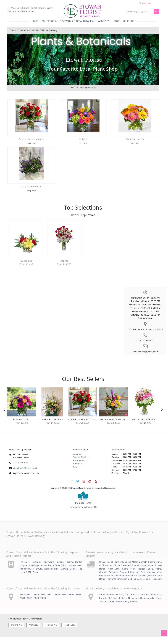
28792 (36, 598)
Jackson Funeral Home (149, 569)
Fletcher (123, 598)
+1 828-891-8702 (26, 11)
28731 (43, 595)
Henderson (133, 598)
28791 (29, 598)
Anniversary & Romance (31, 138)
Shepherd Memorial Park (132, 572)
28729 (37, 595)
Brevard (119, 595)
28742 (64, 595)
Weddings (103, 21)
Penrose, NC (51, 625)
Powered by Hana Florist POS (83, 507)
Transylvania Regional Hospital (57, 562)
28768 (22, 598)
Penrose (120, 601)
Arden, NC (33, 625)
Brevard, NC (16, 625)
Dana (127, 595)
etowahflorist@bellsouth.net (25, 468)
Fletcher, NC (69, 625)
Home (35, 21)
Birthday (83, 138)
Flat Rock (112, 598)
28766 (79, 595)
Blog (116, 21)
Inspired (64, 260)
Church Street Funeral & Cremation (130, 575)
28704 (22, 595)
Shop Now (83, 76)
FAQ (75, 467)
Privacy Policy (79, 460)
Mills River (110, 601)
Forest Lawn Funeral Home (121, 569)
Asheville (110, 595)
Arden (102, 595)
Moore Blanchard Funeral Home (130, 565)
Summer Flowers (135, 138)
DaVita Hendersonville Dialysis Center (56, 569)
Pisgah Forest (131, 601)
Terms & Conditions (81, 457)
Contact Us (78, 463)
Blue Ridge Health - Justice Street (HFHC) (48, 565)
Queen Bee (26, 260)
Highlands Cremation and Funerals (124, 579)
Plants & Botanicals (31, 186)
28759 (72, 595)
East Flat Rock (138, 595)
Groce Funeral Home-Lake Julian (115, 562)
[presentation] (4, 409)
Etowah (102, 598)
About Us (77, 454)
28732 (51, 595)
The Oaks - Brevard (30, 562)
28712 (30, 595)
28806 (43, 598)
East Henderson (153, 595)
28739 (58, 595)
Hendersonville (147, 598)
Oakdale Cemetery (108, 572)
